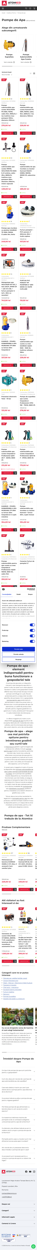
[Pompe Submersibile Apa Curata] (26, 44)
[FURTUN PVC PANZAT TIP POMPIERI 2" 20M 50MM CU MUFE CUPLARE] (27, 264)
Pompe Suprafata (9, 56)
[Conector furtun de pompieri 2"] (27, 544)
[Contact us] (33, 1246)
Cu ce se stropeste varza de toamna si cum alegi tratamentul (17, 1029)
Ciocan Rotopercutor (10, 980)
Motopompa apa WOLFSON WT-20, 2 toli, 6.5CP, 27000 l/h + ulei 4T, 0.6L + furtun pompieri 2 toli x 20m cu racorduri (9, 289)
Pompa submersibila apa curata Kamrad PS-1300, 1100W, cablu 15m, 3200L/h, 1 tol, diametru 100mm (27, 110)
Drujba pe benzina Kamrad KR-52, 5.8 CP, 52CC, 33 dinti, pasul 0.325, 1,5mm (25, 863)
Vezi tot (4, 829)
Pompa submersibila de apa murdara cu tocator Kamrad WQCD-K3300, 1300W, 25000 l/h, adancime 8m (27, 171)
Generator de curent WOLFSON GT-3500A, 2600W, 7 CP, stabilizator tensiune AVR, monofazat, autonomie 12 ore (9, 940)
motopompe (27, 786)
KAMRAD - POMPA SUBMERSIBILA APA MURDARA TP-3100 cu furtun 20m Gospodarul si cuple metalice (8, 511)
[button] (34, 8)
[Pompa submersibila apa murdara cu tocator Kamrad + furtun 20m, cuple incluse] (27, 487)
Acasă (3, 12)
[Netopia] (8, 1235)
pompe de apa (18, 721)
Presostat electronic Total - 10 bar (9, 398)
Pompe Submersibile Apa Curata (26, 57)
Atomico (8, 1245)
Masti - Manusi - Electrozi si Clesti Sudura (17, 983)
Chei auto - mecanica (10, 987)
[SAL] (23, 1235)
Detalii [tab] (19, 594)
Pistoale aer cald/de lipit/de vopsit (15, 978)
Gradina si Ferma (11, 12)
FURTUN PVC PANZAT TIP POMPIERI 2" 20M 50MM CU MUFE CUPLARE (26, 285)
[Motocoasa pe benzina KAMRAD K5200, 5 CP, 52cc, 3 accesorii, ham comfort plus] (9, 843)
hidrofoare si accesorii (16, 788)
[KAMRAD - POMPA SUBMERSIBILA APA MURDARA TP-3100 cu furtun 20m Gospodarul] (9, 323)
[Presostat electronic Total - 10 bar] (9, 380)
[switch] (32, 630)
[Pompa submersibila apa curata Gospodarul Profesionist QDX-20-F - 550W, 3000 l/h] (9, 432)
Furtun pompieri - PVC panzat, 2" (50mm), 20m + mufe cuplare (26, 233)
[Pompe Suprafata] (9, 44)
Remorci (6, 994)
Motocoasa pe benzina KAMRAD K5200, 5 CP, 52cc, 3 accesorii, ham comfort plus (9, 864)
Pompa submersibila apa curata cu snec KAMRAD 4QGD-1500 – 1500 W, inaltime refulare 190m (26, 346)
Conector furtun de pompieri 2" (27, 562)
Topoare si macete (9, 985)
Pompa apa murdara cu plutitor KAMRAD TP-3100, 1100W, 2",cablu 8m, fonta (9, 231)
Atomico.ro (10, 747)
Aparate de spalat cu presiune (14, 999)
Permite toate (18, 649)
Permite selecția (19, 654)
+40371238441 (7, 1197)
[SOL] (8, 1240)
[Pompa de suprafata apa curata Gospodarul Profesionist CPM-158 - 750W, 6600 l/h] (27, 380)
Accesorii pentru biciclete (12, 989)
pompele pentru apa (19, 798)
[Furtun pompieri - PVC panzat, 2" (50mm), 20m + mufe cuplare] (27, 211)
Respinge (18, 659)
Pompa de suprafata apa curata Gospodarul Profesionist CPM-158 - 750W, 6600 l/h (27, 401)
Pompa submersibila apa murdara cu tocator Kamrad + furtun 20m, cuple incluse (27, 510)
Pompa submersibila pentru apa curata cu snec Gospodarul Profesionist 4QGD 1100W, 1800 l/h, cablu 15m (9, 567)
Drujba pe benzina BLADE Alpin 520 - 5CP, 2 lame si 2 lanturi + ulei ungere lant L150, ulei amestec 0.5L (25, 943)
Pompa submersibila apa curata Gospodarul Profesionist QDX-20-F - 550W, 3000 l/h (8, 455)
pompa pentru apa (13, 700)
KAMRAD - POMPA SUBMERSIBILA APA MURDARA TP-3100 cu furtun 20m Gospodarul (8, 346)
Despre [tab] (30, 594)
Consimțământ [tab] (6, 594)
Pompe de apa (22, 12)
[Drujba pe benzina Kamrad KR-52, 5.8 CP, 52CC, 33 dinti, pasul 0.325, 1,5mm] (25, 843)
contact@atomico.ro (9, 1193)
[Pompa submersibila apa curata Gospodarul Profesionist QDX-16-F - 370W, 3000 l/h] (27, 432)
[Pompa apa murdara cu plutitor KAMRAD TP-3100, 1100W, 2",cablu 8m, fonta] (9, 211)
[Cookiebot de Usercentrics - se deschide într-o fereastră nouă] (27, 589)
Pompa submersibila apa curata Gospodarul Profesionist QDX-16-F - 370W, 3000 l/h (27, 454)
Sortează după (6, 72)
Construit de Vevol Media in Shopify (20, 1245)
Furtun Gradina (8, 992)
